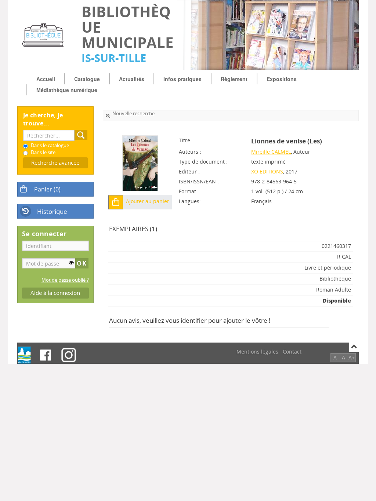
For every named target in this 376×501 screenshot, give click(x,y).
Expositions (282, 79)
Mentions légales (257, 351)
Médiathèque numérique (66, 90)
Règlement (234, 79)
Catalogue (87, 79)
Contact (292, 351)
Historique (52, 211)
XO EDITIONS (267, 171)
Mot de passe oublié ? (65, 280)
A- (336, 357)
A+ (351, 357)
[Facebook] (45, 355)
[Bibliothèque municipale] (45, 35)
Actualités (131, 79)
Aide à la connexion (55, 293)
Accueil (45, 79)
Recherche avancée (55, 163)
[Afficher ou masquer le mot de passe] (71, 262)
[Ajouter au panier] (115, 202)
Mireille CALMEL (271, 151)
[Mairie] (24, 355)
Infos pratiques (182, 79)
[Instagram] (68, 355)
